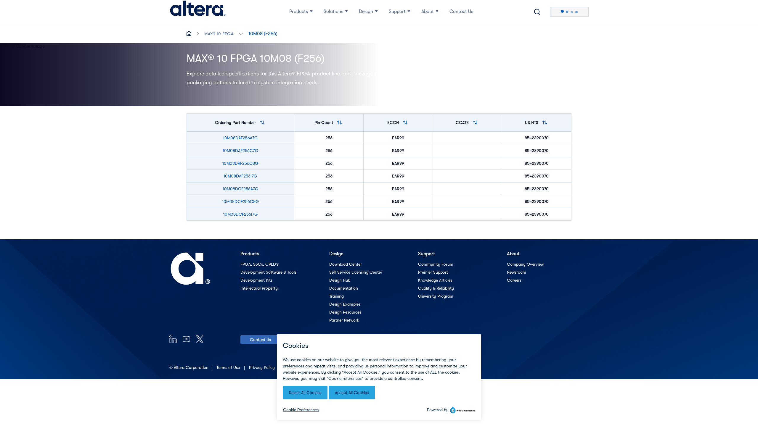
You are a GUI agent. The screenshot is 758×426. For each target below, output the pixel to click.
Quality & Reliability (436, 288)
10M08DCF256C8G (240, 201)
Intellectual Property (259, 288)
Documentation (343, 288)
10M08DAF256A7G (240, 137)
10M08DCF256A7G (240, 188)
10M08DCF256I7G (240, 214)
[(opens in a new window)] (173, 339)
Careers (514, 280)
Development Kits (256, 280)
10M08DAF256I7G (240, 176)
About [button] (427, 11)
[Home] (197, 12)
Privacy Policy (262, 367)
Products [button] (298, 11)
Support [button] (397, 11)
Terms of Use (228, 367)
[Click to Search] (537, 12)
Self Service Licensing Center (355, 272)
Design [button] (366, 11)
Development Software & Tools (268, 272)
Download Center (345, 264)
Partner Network (344, 320)
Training (336, 296)
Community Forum (435, 264)
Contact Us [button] (461, 11)
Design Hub (339, 280)
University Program (435, 296)
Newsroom (516, 272)
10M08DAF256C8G (240, 163)
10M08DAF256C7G (240, 150)
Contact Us (260, 339)
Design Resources (345, 312)
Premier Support (433, 272)
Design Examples (344, 304)
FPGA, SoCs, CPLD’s (259, 264)
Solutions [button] (333, 11)
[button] (241, 33)
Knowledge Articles (435, 280)
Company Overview (525, 264)
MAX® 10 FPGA (218, 33)
